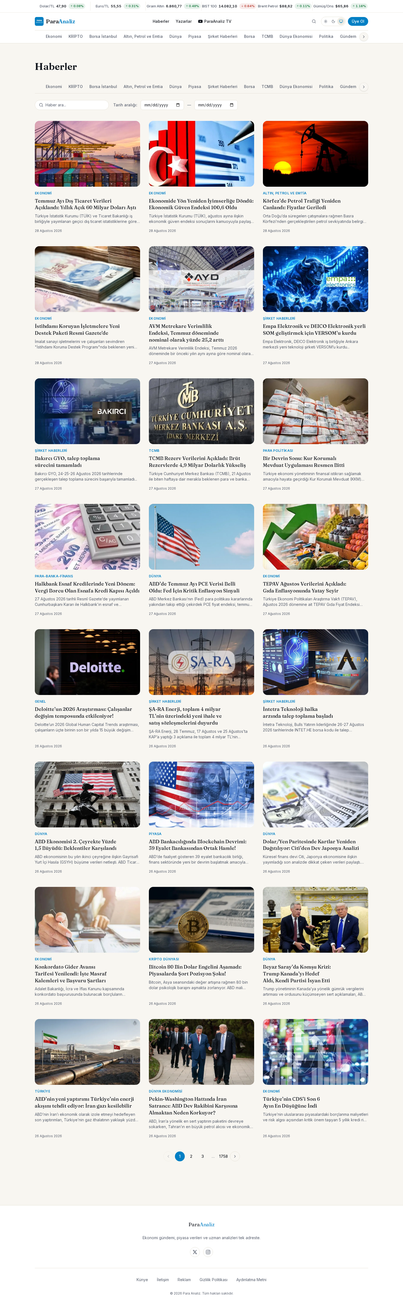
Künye (142, 1279)
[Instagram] (208, 1252)
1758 (223, 1156)
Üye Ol (358, 21)
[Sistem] (341, 21)
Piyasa (194, 36)
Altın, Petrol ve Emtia (143, 36)
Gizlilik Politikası (214, 1279)
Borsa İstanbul (103, 36)
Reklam (184, 1279)
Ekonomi (54, 36)
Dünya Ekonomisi (296, 36)
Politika (326, 36)
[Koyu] (333, 21)
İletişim (163, 1279)
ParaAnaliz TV (217, 21)
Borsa (249, 36)
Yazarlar (184, 21)
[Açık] (326, 21)
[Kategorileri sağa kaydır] (363, 36)
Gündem (348, 36)
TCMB (267, 36)
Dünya (175, 36)
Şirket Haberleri (222, 36)
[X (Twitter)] (195, 1252)
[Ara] (314, 21)
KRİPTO (76, 36)
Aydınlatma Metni (251, 1279)
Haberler (161, 21)
